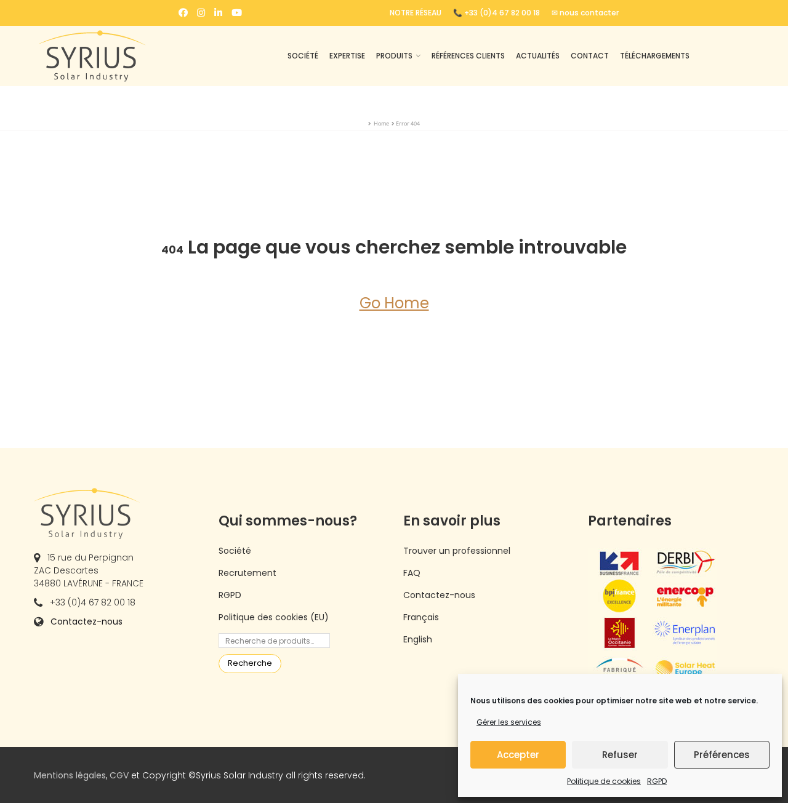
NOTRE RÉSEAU (415, 12)
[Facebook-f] (183, 12)
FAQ (411, 573)
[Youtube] (236, 12)
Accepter (518, 754)
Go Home (394, 303)
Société (235, 551)
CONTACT (590, 55)
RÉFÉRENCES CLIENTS (468, 55)
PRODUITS (394, 55)
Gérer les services (508, 722)
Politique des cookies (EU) (274, 617)
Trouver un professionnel (456, 551)
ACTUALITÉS (538, 55)
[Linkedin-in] (218, 12)
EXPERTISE (347, 55)
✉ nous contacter (585, 12)
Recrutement (247, 573)
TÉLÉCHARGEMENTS (655, 55)
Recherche (250, 663)
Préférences (722, 754)
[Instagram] (201, 12)
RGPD (657, 781)
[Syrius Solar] (117, 56)
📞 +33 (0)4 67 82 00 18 (496, 12)
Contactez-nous (86, 621)
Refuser (620, 754)
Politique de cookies (604, 781)
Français (421, 617)
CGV (119, 775)
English (417, 639)
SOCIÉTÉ (302, 55)
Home (381, 123)
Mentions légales (70, 775)
